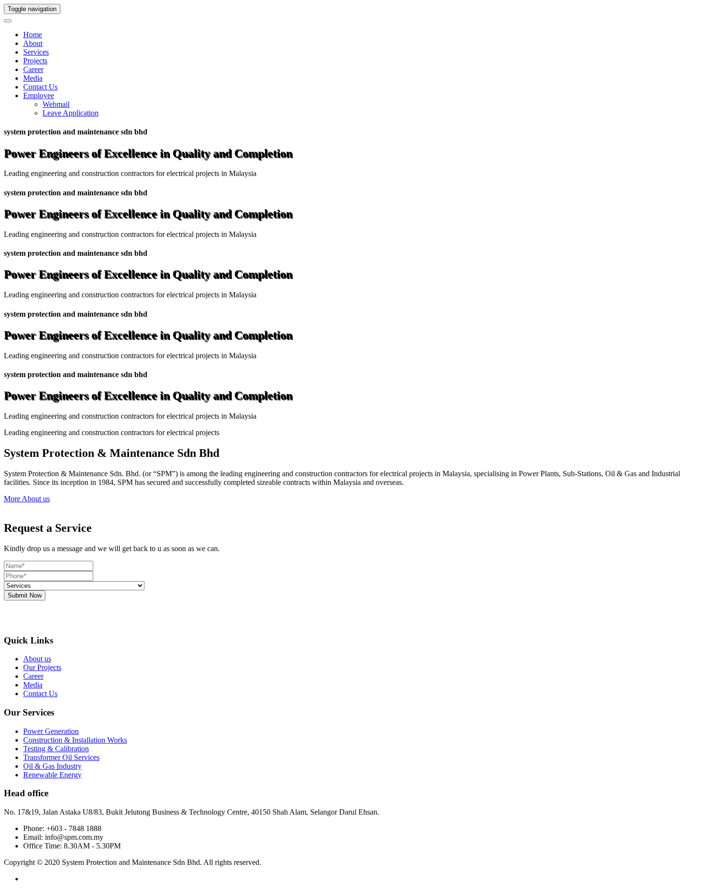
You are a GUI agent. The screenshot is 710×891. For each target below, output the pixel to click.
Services (36, 52)
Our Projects (42, 667)
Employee (38, 95)
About (33, 43)
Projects (35, 61)
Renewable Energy (52, 775)
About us (37, 659)
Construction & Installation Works (75, 740)
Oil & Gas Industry (52, 766)
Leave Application (71, 113)
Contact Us (40, 87)
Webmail (56, 104)
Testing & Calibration (56, 749)
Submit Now (25, 595)
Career (33, 69)
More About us (27, 499)
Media (33, 78)
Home (32, 34)
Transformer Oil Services (61, 757)
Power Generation (51, 731)
